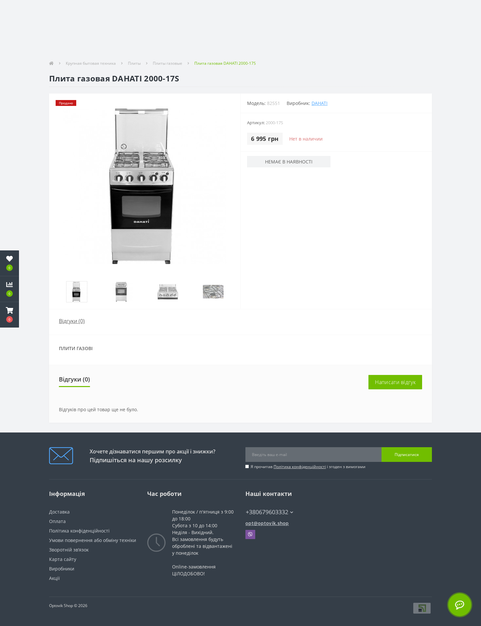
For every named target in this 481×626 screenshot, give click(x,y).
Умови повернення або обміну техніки (92, 540)
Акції (54, 578)
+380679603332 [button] (267, 512)
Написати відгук (395, 382)
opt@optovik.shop (267, 523)
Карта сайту (62, 559)
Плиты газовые (167, 63)
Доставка (59, 512)
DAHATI (320, 103)
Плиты (134, 63)
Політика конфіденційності (300, 466)
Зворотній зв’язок (69, 550)
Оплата (57, 521)
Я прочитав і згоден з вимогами (308, 466)
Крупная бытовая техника (91, 63)
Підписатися (407, 454)
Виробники (61, 569)
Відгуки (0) (72, 321)
